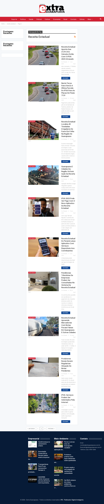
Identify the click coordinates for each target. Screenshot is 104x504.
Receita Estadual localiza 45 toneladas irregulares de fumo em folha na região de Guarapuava (68, 129)
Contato (73, 19)
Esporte (14, 19)
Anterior (31, 428)
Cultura (47, 19)
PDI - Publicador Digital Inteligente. (72, 500)
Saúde (31, 19)
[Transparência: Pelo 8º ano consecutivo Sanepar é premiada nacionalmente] (32, 466)
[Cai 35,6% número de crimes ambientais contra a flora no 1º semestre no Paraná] (58, 482)
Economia (56, 19)
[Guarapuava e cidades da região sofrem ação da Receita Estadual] (43, 175)
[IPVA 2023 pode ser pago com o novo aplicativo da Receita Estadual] (43, 207)
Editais (82, 19)
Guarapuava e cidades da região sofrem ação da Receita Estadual (68, 171)
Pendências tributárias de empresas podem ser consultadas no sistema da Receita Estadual (68, 280)
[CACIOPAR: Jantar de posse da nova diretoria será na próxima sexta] (32, 479)
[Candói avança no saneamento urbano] (32, 444)
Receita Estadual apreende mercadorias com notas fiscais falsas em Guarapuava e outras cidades (68, 325)
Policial (39, 19)
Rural (65, 19)
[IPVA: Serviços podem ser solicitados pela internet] (43, 403)
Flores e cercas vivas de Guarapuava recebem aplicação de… (64, 445)
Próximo (51, 428)
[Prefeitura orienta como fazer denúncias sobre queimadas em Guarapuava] (58, 457)
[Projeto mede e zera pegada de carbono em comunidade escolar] (58, 470)
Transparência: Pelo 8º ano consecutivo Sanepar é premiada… (38, 468)
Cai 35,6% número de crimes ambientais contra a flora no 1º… (65, 484)
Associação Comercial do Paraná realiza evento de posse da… (38, 455)
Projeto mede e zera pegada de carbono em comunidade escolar (64, 471)
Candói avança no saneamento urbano (44, 444)
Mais (89, 19)
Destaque (32, 46)
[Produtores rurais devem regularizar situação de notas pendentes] (43, 367)
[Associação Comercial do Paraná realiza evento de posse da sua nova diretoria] (32, 454)
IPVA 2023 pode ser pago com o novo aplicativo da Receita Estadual (68, 203)
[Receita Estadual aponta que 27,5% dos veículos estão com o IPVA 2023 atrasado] (43, 55)
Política (23, 19)
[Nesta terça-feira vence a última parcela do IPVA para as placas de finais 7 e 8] (43, 91)
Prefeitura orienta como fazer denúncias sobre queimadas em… (65, 458)
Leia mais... (65, 78)
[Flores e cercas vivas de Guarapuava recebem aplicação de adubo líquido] (58, 444)
